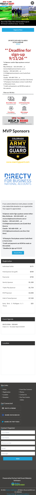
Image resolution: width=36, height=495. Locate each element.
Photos (22, 392)
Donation (5, 397)
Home (4, 389)
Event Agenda (7, 319)
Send (17, 458)
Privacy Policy (11, 494)
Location (5, 394)
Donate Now (18, 253)
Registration (7, 261)
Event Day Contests (26, 389)
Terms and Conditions (22, 494)
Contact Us (23, 394)
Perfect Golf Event (11, 490)
